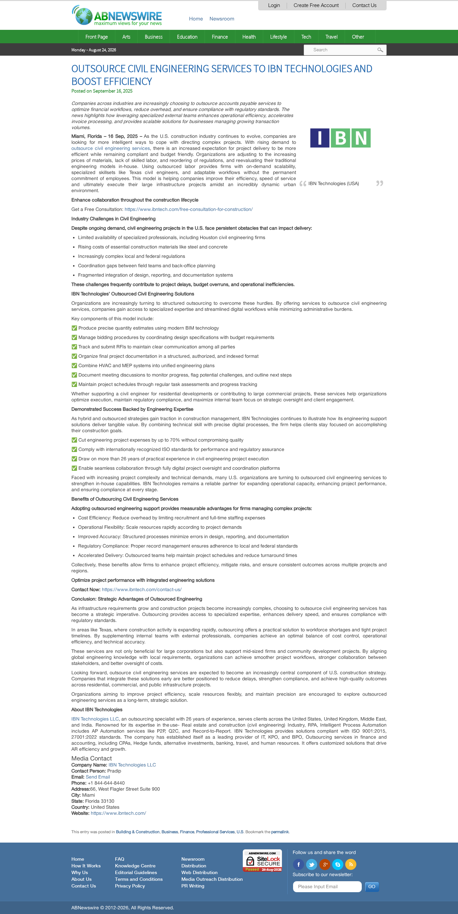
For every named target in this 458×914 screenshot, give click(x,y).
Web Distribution (199, 872)
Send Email (98, 777)
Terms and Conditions (139, 879)
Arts (126, 36)
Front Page (96, 36)
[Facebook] (298, 865)
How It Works (86, 866)
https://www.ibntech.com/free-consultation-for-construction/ (189, 209)
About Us (81, 879)
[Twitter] (311, 865)
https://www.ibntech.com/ (118, 813)
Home (196, 18)
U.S (240, 832)
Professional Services (215, 832)
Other (358, 36)
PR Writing (192, 886)
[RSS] (350, 865)
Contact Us (364, 5)
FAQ (119, 859)
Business (154, 36)
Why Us (79, 872)
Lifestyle (278, 36)
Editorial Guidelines (136, 872)
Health (249, 36)
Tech (306, 36)
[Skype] (337, 865)
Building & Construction (138, 832)
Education (187, 36)
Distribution (193, 866)
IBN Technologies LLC (95, 719)
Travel (332, 36)
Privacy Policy (130, 886)
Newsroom (222, 18)
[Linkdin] (324, 865)
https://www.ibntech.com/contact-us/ (142, 589)
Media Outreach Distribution (212, 879)
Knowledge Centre (135, 866)
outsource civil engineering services (110, 148)
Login (274, 5)
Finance (220, 36)
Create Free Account (316, 5)
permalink (280, 832)
